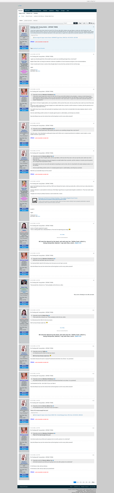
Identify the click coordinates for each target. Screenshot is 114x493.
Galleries (51, 10)
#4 (93, 123)
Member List (29, 13)
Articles (45, 10)
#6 (93, 181)
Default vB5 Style (24, 486)
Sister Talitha (62, 234)
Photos (35, 20)
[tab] (21, 21)
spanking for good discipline (39, 48)
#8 (93, 253)
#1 (93, 26)
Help (71, 486)
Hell (68, 10)
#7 (93, 223)
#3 (93, 89)
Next (93, 482)
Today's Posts (22, 13)
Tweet (24, 48)
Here (36, 69)
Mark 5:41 (78, 243)
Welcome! (27, 10)
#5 (93, 150)
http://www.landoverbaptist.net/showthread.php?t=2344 (52, 199)
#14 (93, 428)
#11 (93, 346)
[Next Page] (86, 23)
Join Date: (22, 41)
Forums (21, 10)
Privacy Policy (85, 486)
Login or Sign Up (91, 1)
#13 (93, 400)
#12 (93, 373)
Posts (21, 20)
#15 (93, 455)
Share (24, 46)
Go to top (92, 486)
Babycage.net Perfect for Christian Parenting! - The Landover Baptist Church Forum (57, 198)
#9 (93, 280)
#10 (93, 310)
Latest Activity (28, 20)
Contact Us (77, 486)
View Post (54, 94)
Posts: (21, 44)
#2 (93, 54)
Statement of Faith (36, 10)
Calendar (36, 13)
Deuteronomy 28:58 (24, 291)
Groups (63, 10)
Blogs (57, 10)
